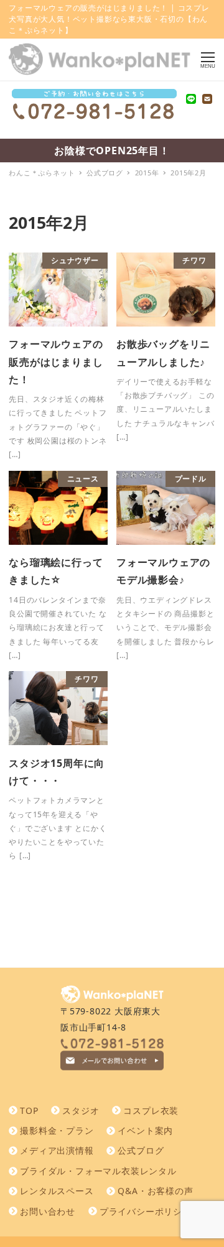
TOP (29, 1110)
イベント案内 (145, 1130)
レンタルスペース (56, 1191)
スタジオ (80, 1110)
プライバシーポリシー (146, 1211)
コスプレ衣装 (151, 1110)
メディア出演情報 (56, 1150)
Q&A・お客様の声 (155, 1191)
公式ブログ (141, 1150)
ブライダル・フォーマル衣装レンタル (98, 1171)
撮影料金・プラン (56, 1130)
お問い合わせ (47, 1211)
